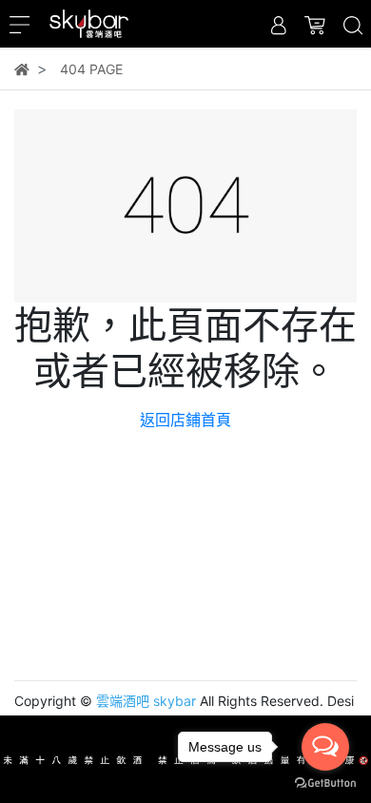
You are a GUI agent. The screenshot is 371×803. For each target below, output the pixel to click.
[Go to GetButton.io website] (325, 783)
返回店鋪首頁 (185, 419)
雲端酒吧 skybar (146, 701)
